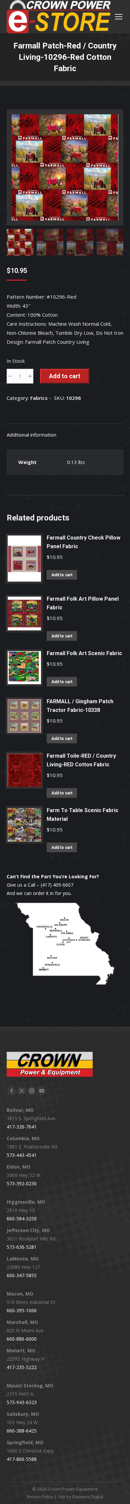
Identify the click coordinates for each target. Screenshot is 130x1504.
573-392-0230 (22, 1183)
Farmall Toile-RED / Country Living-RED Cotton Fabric (81, 760)
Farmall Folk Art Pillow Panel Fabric (83, 603)
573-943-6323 (22, 1402)
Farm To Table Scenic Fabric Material (82, 814)
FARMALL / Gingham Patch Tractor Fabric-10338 (80, 705)
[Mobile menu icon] (118, 16)
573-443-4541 (22, 1155)
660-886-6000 (22, 1339)
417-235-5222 (22, 1367)
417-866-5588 (22, 1459)
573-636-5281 (22, 1247)
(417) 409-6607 (57, 885)
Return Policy (40, 1497)
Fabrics (39, 398)
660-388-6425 (22, 1430)
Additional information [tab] (31, 434)
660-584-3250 (22, 1218)
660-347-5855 (22, 1275)
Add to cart (64, 376)
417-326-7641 (22, 1126)
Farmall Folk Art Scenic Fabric (84, 653)
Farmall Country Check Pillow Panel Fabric (83, 542)
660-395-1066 (22, 1310)
